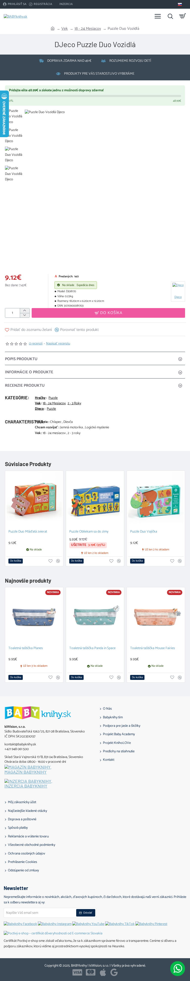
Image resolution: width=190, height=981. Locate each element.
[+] (24, 310)
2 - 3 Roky (74, 403)
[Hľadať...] (170, 16)
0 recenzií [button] (36, 344)
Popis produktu (21, 359)
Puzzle (53, 398)
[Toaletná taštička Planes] (34, 616)
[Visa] (77, 972)
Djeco (39, 409)
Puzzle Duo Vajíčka (143, 532)
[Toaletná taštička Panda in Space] (95, 616)
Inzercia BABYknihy (25, 786)
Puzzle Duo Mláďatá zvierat (27, 532)
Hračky (40, 398)
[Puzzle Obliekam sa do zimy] (95, 500)
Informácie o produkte (29, 372)
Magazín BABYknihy (25, 772)
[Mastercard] (90, 972)
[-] (24, 315)
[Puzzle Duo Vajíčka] (156, 500)
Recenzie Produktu (25, 385)
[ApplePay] (103, 972)
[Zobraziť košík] (182, 16)
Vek (64, 29)
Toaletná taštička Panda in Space (92, 648)
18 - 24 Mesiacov (87, 29)
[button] (108, 313)
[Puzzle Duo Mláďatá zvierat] (34, 500)
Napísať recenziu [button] (58, 344)
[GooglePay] (114, 972)
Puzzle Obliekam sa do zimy (88, 532)
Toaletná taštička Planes (25, 648)
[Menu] (157, 16)
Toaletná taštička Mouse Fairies (152, 648)
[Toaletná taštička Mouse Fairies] (156, 616)
